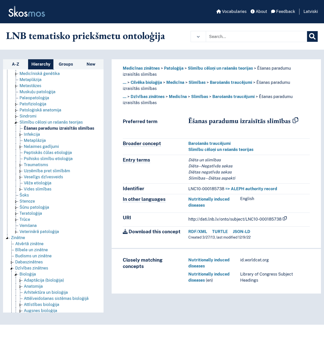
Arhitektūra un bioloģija (46, 292)
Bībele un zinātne (31, 249)
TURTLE (220, 231)
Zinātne (18, 237)
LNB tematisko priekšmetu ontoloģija (85, 35)
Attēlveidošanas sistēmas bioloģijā (56, 298)
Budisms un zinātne (33, 256)
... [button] (124, 82)
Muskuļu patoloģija (37, 91)
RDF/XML (197, 231)
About (261, 11)
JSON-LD (241, 231)
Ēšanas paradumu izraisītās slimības (59, 128)
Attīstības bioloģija (41, 304)
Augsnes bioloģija (40, 310)
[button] (198, 36)
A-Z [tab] (15, 64)
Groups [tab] (66, 64)
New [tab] (91, 64)
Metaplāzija (30, 79)
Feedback (285, 11)
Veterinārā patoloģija (39, 231)
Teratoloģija (30, 213)
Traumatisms (36, 164)
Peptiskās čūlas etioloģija (48, 152)
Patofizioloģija (32, 104)
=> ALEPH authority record (251, 188)
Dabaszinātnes (29, 262)
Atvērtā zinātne (29, 243)
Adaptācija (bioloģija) (44, 280)
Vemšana (28, 225)
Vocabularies (234, 11)
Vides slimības (37, 189)
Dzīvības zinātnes (31, 268)
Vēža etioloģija (37, 183)
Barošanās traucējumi (231, 82)
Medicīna (175, 82)
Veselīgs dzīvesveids (43, 176)
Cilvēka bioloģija (146, 82)
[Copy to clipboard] (295, 120)
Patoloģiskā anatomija (40, 110)
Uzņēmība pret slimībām (47, 170)
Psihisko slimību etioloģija (48, 158)
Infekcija (32, 134)
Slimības (197, 82)
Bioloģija (27, 274)
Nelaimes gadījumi (41, 146)
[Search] (312, 36)
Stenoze (27, 201)
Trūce (24, 219)
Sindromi (27, 116)
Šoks (24, 195)
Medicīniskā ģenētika (39, 73)
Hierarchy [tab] (40, 64)
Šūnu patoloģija (34, 207)
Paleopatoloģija (34, 97)
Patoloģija (174, 68)
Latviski (310, 11)
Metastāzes (30, 85)
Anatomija (33, 286)
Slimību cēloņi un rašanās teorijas (51, 122)
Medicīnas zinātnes (141, 68)
